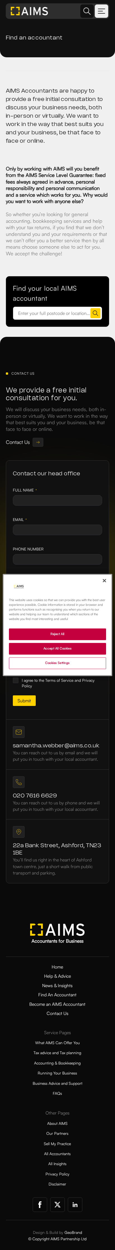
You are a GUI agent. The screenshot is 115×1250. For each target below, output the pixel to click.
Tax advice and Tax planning (57, 1052)
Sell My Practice (57, 1143)
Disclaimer (57, 1184)
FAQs (57, 1093)
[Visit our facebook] (40, 1204)
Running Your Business (57, 1073)
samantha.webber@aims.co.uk (56, 745)
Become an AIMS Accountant (57, 1004)
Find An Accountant (57, 994)
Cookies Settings (57, 663)
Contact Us (57, 1013)
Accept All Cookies (57, 649)
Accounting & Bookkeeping (57, 1063)
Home (57, 967)
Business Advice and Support (57, 1083)
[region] (57, 625)
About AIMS (57, 1123)
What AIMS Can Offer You (57, 1042)
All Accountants (57, 1153)
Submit (24, 700)
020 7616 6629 (35, 796)
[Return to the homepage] (29, 11)
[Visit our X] (57, 1204)
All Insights (57, 1163)
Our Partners (57, 1133)
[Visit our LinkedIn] (75, 1204)
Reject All (57, 634)
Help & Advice (57, 976)
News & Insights (57, 985)
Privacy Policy (57, 1174)
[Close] (104, 580)
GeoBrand (73, 1232)
